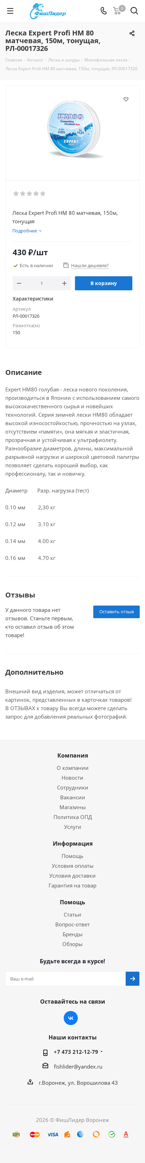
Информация (73, 843)
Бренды (73, 934)
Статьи (72, 914)
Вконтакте (71, 1018)
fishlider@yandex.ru (78, 1066)
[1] (16, 194)
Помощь (72, 855)
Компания (72, 755)
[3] (29, 194)
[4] (36, 194)
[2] (23, 194)
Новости (72, 777)
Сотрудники (72, 787)
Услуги (72, 826)
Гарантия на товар (72, 885)
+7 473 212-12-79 (76, 1051)
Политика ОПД (72, 816)
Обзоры (72, 943)
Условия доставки (72, 875)
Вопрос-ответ (72, 924)
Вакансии (72, 797)
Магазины (72, 807)
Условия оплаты (73, 865)
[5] (43, 194)
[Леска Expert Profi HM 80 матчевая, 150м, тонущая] (72, 129)
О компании (73, 767)
